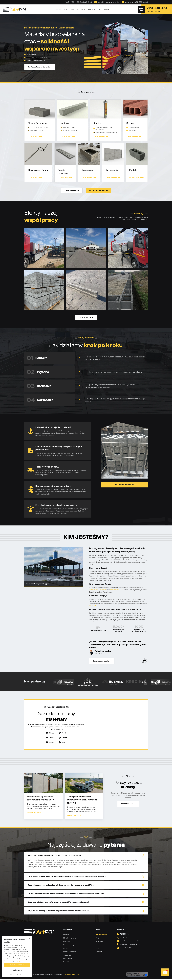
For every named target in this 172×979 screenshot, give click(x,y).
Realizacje (91, 9)
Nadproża (66, 941)
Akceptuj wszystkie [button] (17, 965)
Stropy (65, 948)
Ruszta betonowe (69, 952)
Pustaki (66, 962)
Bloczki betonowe (69, 938)
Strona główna (61, 9)
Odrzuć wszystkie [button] (17, 970)
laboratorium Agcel (117, 590)
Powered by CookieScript (17, 974)
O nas (72, 9)
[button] (86, 855)
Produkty (80, 9)
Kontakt (106, 9)
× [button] (29, 938)
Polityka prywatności (72, 974)
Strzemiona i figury (70, 945)
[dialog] (17, 956)
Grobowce (67, 955)
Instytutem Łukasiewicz (97, 590)
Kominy (66, 935)
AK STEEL (92, 606)
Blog (99, 9)
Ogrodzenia (67, 958)
